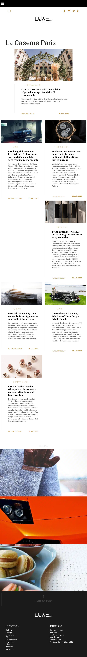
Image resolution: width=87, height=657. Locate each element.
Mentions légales (56, 635)
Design (9, 633)
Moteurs (9, 647)
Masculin (9, 644)
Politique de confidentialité (61, 642)
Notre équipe (55, 640)
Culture (9, 630)
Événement (11, 635)
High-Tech (10, 642)
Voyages (9, 649)
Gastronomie (11, 640)
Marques (53, 633)
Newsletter (54, 637)
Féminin (9, 637)
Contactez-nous (56, 630)
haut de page (43, 601)
